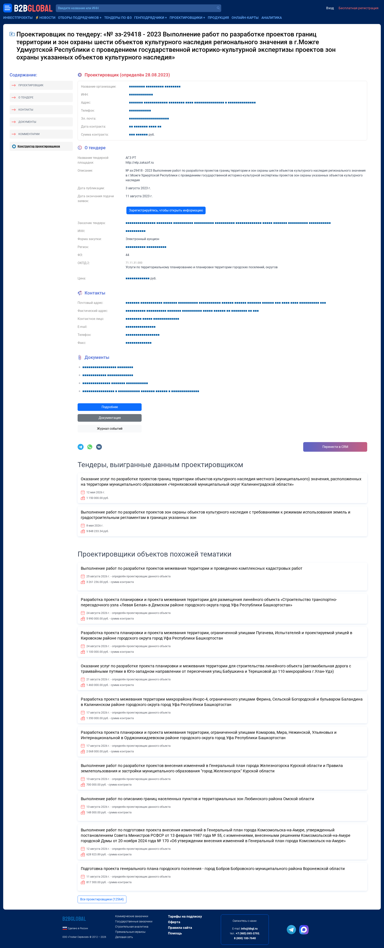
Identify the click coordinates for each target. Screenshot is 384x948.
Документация (110, 418)
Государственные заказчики (133, 921)
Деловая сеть (124, 937)
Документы (27, 121)
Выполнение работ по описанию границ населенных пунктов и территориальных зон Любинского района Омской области (197, 798)
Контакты (25, 109)
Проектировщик (30, 85)
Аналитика (271, 18)
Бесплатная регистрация (358, 8)
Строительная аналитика (131, 926)
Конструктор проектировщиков (39, 146)
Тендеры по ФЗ (118, 18)
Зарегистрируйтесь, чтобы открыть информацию (166, 210)
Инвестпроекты (18, 18)
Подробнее (110, 407)
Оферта (174, 922)
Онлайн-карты (245, 18)
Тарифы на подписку (185, 916)
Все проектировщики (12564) (102, 899)
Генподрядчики (149, 18)
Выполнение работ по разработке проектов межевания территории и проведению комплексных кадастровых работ (191, 568)
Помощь (175, 933)
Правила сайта (180, 928)
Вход (330, 8)
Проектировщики (186, 18)
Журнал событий (109, 428)
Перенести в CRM (335, 447)
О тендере (25, 97)
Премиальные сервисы (130, 931)
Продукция (218, 18)
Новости (47, 18)
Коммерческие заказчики (131, 916)
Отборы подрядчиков (78, 18)
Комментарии (29, 134)
